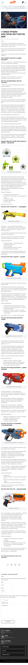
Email (2, 588)
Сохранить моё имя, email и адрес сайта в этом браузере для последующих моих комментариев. (13, 596)
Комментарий (4, 603)
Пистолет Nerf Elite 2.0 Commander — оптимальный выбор (12, 424)
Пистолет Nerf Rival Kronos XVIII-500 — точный (12, 318)
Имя (2, 582)
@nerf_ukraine (8, 642)
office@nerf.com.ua (9, 637)
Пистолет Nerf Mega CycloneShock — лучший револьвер (13, 368)
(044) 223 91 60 (8, 632)
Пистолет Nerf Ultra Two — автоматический (13, 489)
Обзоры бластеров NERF (13, 39)
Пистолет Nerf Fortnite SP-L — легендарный (13, 207)
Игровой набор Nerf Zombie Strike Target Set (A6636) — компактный (13, 142)
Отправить (8, 621)
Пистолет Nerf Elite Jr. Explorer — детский (13, 257)
